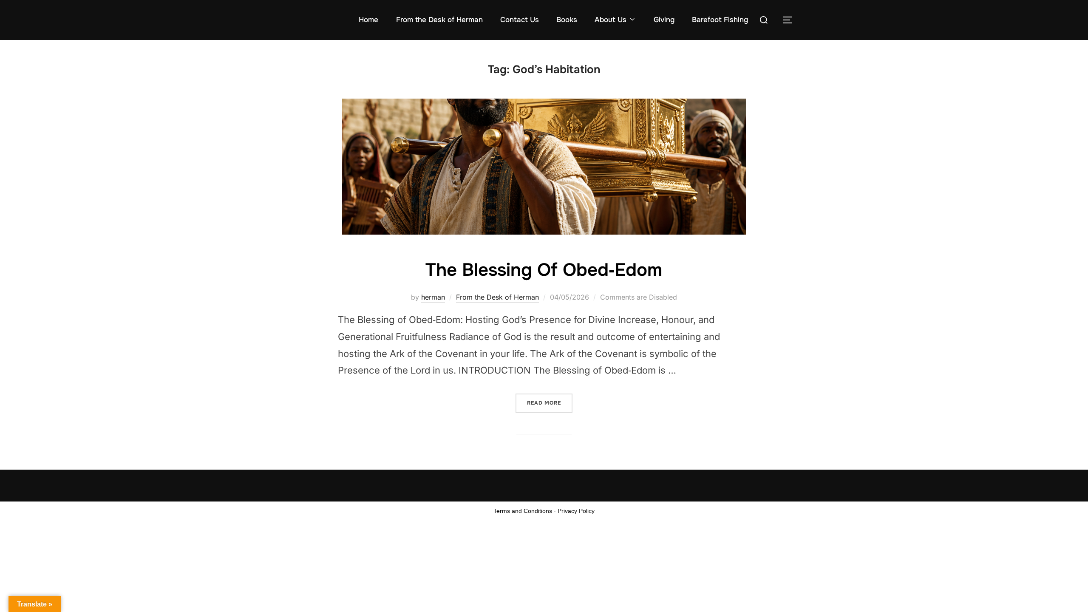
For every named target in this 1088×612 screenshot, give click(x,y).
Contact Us (519, 19)
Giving (664, 19)
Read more (549, 400)
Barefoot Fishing (720, 19)
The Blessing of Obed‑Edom (543, 269)
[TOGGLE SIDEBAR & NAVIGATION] (790, 20)
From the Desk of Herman (439, 19)
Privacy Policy (576, 510)
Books (566, 19)
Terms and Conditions (522, 510)
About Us (610, 19)
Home (368, 19)
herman (433, 297)
